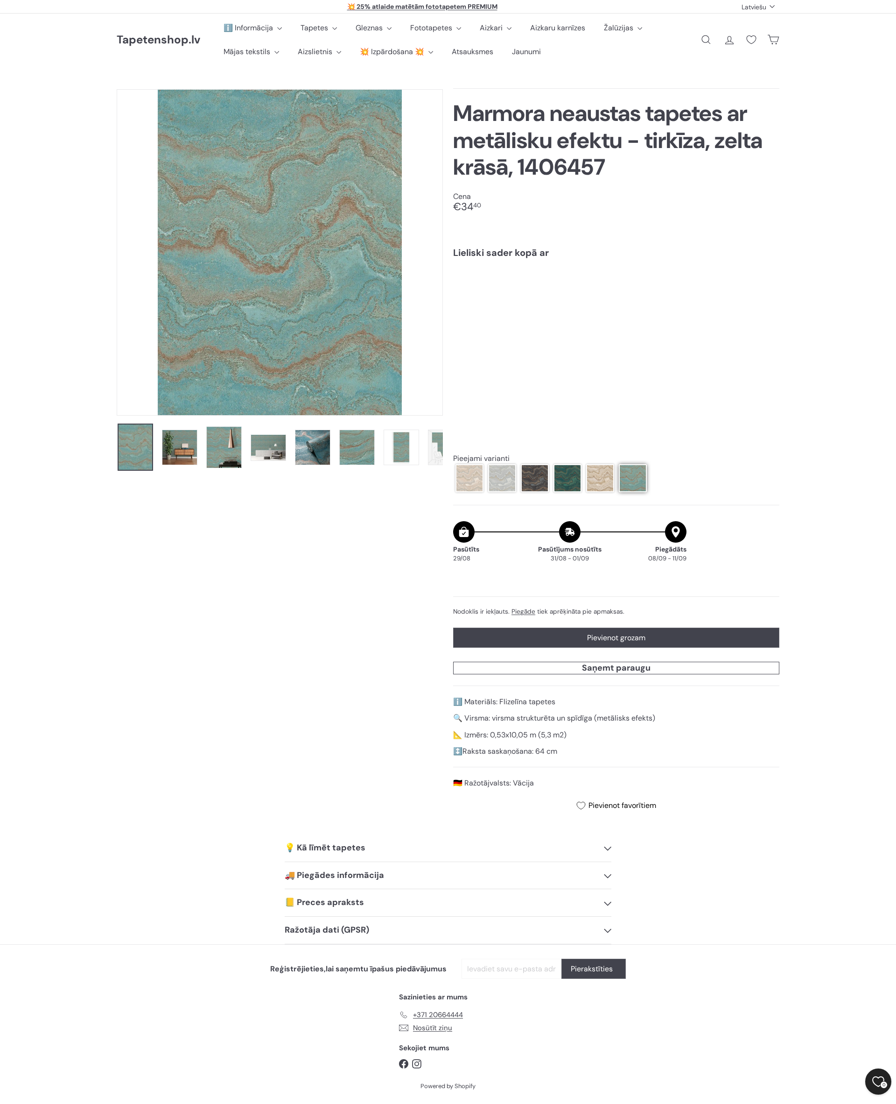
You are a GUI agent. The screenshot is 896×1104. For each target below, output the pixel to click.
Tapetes (315, 28)
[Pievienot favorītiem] (767, 284)
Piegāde (523, 612)
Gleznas (370, 28)
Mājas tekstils (248, 52)
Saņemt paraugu (616, 667)
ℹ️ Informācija (249, 28)
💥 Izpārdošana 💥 (393, 52)
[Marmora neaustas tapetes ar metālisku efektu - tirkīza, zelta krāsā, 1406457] (616, 298)
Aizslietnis (316, 52)
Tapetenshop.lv (158, 40)
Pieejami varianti (481, 458)
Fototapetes (432, 28)
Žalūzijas (619, 28)
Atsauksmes (472, 52)
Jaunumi (526, 52)
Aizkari (492, 28)
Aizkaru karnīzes (557, 28)
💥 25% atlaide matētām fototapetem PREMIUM (422, 6)
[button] (469, 478)
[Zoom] (279, 252)
